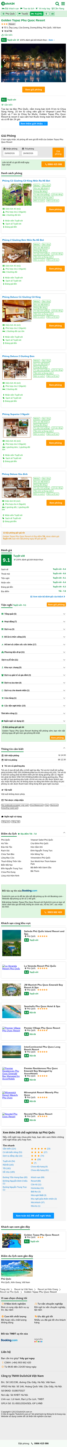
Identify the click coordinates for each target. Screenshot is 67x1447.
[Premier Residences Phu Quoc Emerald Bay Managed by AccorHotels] (11, 1073)
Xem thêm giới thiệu (31, 123)
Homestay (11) (37, 1188)
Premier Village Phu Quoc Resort (42, 1028)
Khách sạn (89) (37, 1177)
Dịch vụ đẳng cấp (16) (12, 1156)
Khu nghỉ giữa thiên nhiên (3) (44, 1199)
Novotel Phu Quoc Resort (38, 1114)
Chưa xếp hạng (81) (40, 1170)
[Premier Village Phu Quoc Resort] (11, 1029)
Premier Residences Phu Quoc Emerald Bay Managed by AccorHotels (41, 1071)
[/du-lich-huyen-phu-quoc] (17, 1268)
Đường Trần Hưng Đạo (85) (15, 1177)
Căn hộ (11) (36, 1184)
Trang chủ (4, 1289)
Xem (51, 40)
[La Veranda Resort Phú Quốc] (11, 967)
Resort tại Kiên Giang (48, 1289)
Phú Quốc (10, 14)
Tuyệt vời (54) (9, 1161)
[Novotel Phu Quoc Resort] (11, 1115)
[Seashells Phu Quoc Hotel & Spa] (11, 1012)
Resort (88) (36, 1181)
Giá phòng (58, 152)
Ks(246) (38, 14)
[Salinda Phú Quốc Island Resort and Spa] (11, 943)
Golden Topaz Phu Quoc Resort (41, 1235)
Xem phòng (57, 737)
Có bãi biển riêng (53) (12, 1152)
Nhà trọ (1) (35, 1206)
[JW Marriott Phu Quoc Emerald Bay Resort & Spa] (11, 990)
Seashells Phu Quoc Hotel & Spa (42, 1006)
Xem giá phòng (33, 89)
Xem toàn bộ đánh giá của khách (48, 597)
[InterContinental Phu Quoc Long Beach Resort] (11, 1052)
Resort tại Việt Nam (23, 1289)
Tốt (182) (7, 1168)
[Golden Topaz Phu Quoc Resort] (11, 1241)
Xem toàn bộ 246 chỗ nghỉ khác (33, 1215)
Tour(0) (25, 14)
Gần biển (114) (9, 1149)
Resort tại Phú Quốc (9, 1292)
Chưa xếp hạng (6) (39, 1167)
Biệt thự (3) (36, 1192)
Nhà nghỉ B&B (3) (38, 1195)
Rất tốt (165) (8, 1165)
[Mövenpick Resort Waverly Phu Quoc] (11, 1095)
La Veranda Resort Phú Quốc (40, 966)
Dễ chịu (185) (9, 1172)
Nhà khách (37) (38, 1202)
